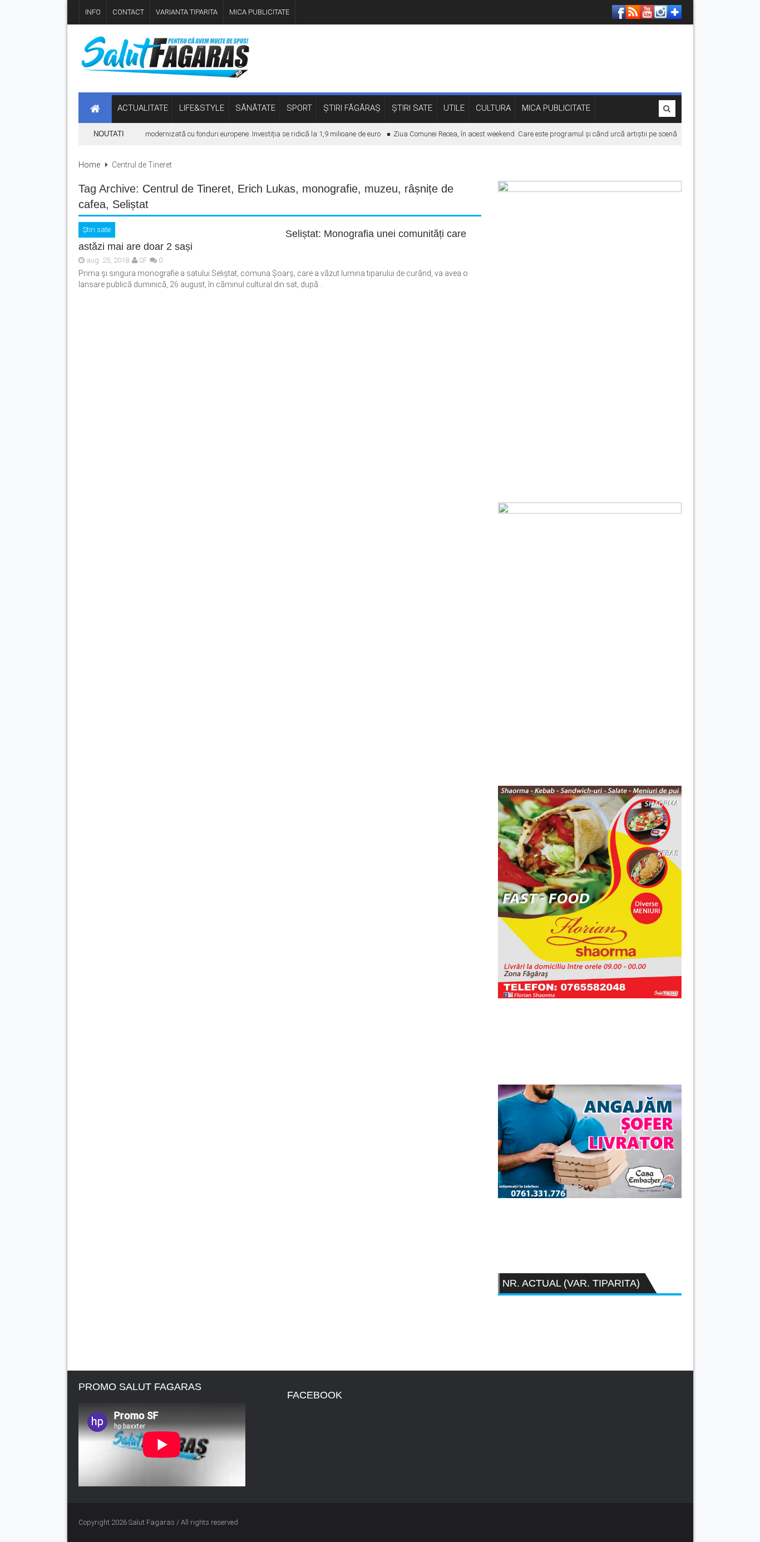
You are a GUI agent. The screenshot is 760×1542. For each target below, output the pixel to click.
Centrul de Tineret (186, 189)
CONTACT (128, 12)
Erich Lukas (266, 189)
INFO (93, 12)
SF (143, 260)
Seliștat (130, 204)
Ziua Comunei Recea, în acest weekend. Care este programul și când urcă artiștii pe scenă (525, 134)
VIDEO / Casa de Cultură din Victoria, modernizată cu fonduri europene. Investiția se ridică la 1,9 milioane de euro (192, 134)
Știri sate (97, 229)
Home (89, 164)
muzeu (381, 189)
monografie (330, 189)
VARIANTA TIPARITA (187, 12)
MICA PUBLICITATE (259, 12)
